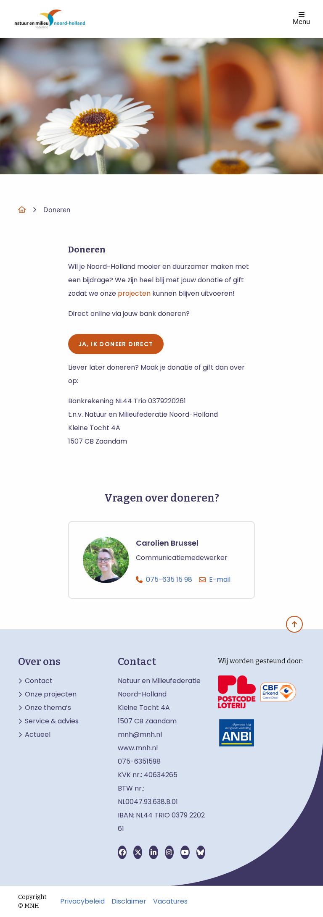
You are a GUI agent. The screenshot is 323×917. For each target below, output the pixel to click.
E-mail (219, 579)
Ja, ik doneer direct (116, 344)
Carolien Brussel (167, 543)
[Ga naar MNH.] (22, 209)
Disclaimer (128, 901)
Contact (39, 681)
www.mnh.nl (138, 748)
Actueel (37, 734)
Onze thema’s (48, 707)
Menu (301, 21)
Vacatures (170, 901)
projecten (134, 293)
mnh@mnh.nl (140, 734)
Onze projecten (51, 694)
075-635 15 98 (169, 579)
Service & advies (52, 721)
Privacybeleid (82, 901)
